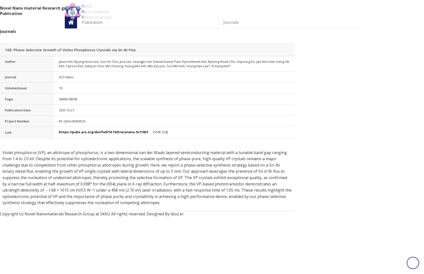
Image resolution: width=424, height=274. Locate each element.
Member (223, 12)
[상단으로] (413, 263)
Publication (301, 12)
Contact (340, 12)
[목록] (292, 38)
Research (262, 12)
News (184, 12)
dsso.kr (177, 214)
